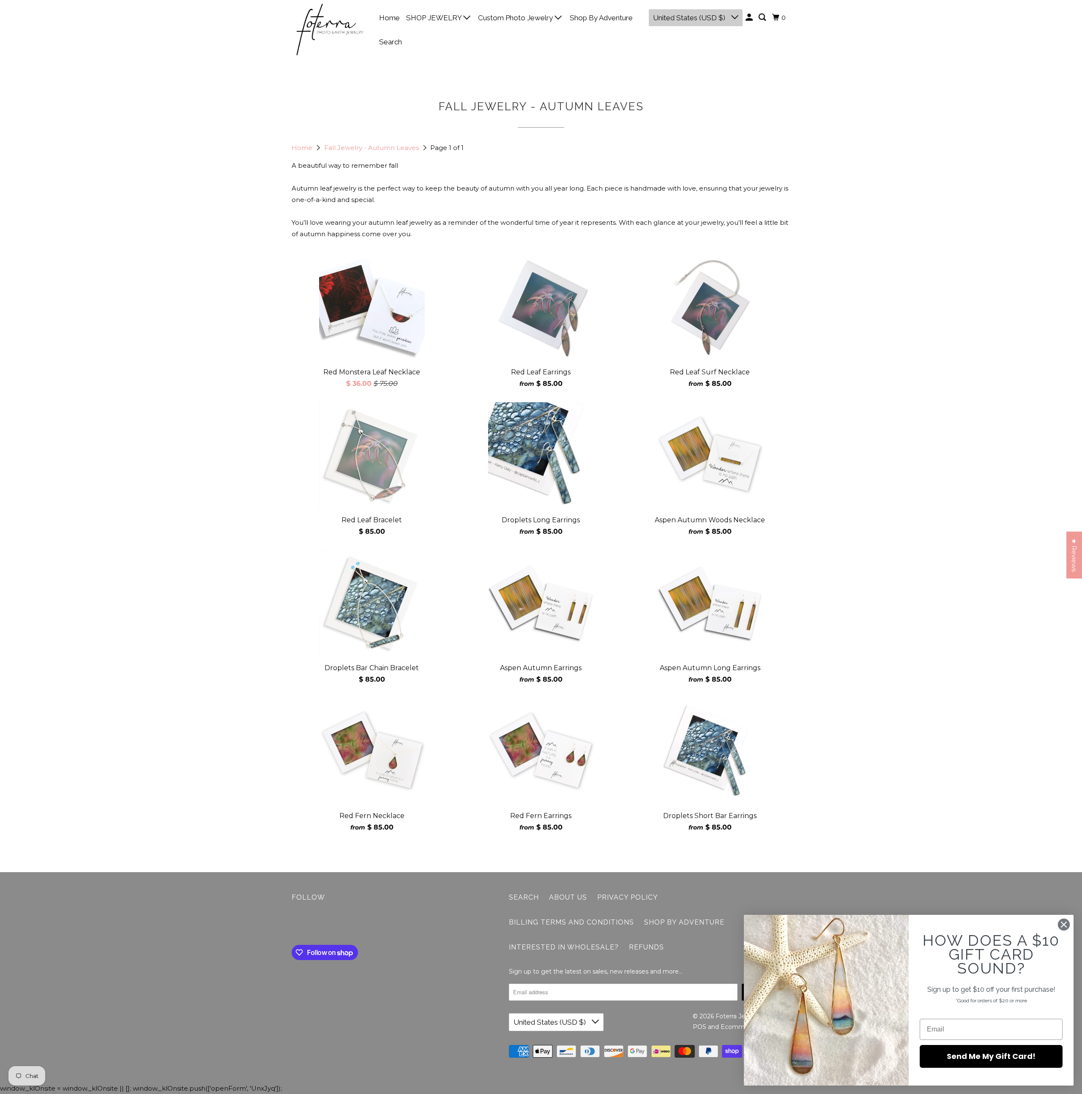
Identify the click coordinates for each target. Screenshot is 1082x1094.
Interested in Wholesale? (564, 947)
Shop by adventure (684, 922)
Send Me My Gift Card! (991, 1056)
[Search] (763, 17)
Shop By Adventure (601, 18)
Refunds (646, 947)
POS (699, 1027)
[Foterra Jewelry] (330, 29)
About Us (568, 897)
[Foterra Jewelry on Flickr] (294, 925)
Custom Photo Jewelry (516, 18)
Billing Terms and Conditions (571, 922)
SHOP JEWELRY (434, 18)
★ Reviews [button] (1074, 555)
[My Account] (750, 17)
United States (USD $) (690, 18)
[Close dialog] (1063, 924)
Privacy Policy (627, 897)
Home (389, 18)
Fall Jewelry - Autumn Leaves (372, 148)
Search (390, 42)
